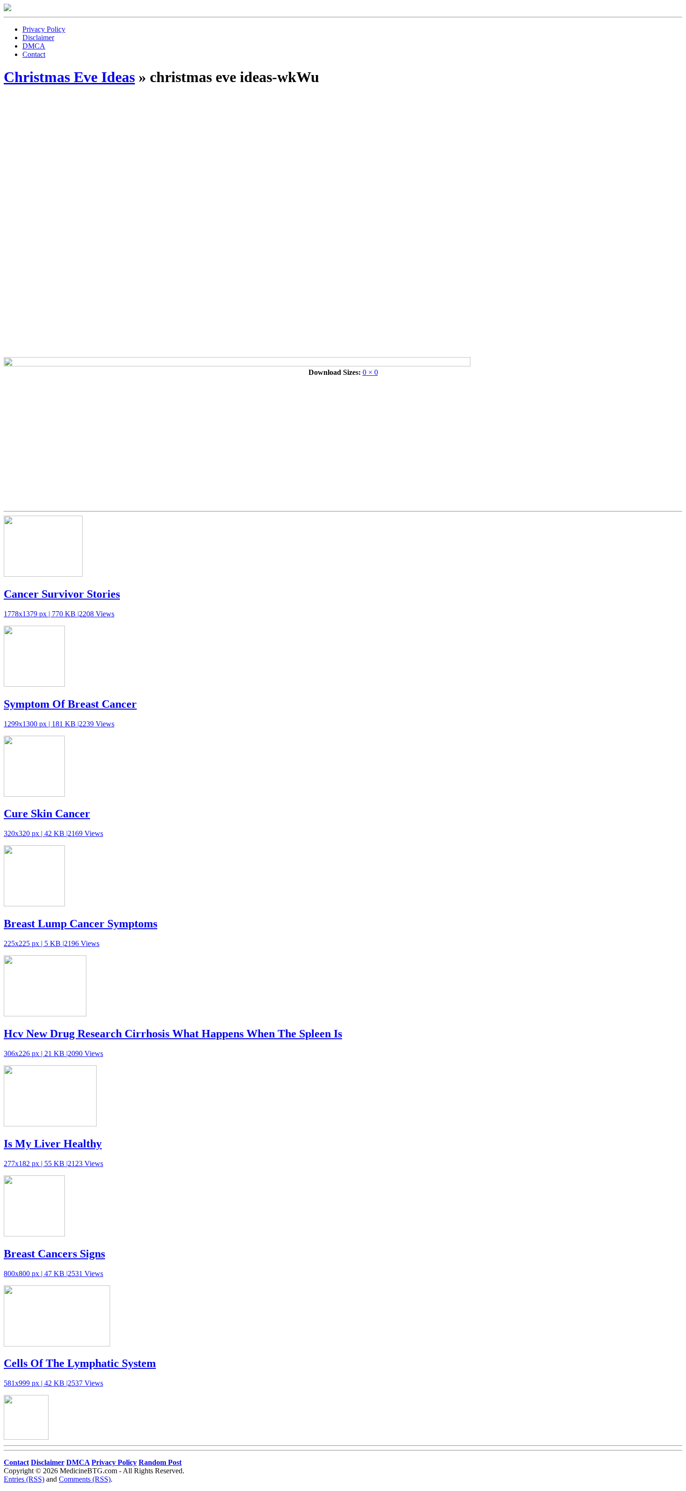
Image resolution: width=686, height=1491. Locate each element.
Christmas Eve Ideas (69, 77)
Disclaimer (38, 37)
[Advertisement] (343, 161)
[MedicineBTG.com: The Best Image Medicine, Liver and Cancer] (7, 9)
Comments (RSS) (85, 1479)
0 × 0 (370, 372)
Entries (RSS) (24, 1479)
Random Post (160, 1462)
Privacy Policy (43, 29)
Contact (33, 54)
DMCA (33, 46)
